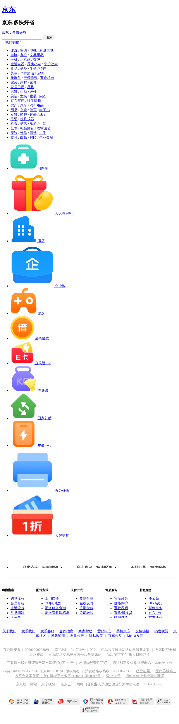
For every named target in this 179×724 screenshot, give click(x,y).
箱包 (23, 114)
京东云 (66, 684)
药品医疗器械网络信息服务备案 (126, 650)
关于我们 (9, 631)
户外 (33, 91)
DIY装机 (155, 603)
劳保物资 (31, 78)
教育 (33, 110)
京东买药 (17, 101)
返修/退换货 (123, 613)
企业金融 (46, 137)
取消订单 (121, 617)
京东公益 (115, 636)
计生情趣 (34, 101)
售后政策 (121, 598)
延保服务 (155, 608)
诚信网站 (68, 701)
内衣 (42, 96)
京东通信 (155, 617)
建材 (23, 82)
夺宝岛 (153, 598)
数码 (36, 59)
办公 (23, 55)
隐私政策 (96, 636)
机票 (13, 124)
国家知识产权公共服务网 (89, 709)
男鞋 (13, 91)
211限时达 (53, 603)
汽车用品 (37, 105)
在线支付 (86, 603)
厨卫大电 (46, 50)
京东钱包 (48, 684)
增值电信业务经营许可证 (145, 676)
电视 (33, 50)
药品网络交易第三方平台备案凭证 (75, 654)
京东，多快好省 (14, 32)
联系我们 (28, 631)
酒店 (23, 124)
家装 (13, 82)
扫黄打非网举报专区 (142, 701)
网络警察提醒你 (44, 701)
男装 (13, 96)
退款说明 (121, 608)
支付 (13, 137)
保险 (33, 137)
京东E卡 (154, 613)
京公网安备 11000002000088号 (26, 650)
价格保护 (121, 603)
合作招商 (66, 631)
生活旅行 (17, 608)
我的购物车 (14, 42)
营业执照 (113, 676)
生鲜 (33, 69)
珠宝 (42, 114)
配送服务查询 (55, 608)
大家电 (15, 617)
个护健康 (51, 64)
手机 (13, 59)
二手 (42, 133)
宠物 (40, 73)
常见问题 (17, 613)
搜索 (49, 37)
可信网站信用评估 (19, 701)
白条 (23, 137)
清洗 (33, 133)
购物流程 (17, 598)
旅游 (33, 124)
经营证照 (143, 671)
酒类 (23, 69)
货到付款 (86, 598)
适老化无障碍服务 (163, 701)
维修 (23, 133)
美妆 (13, 73)
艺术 (13, 128)
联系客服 (47, 631)
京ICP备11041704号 (70, 650)
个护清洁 (27, 73)
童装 (33, 96)
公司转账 (86, 613)
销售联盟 (161, 631)
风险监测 (58, 636)
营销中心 (104, 631)
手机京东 (123, 631)
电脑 (13, 55)
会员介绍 (17, 603)
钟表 (33, 114)
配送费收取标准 (57, 613)
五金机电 (47, 78)
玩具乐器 (27, 119)
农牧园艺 (44, 128)
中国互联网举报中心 (93, 701)
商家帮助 (85, 631)
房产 (13, 105)
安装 (13, 133)
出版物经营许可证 (93, 663)
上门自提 (52, 598)
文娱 (23, 110)
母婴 (13, 119)
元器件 (15, 78)
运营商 (25, 59)
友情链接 (142, 631)
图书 (13, 110)
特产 (42, 69)
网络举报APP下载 (118, 701)
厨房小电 (34, 64)
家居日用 (17, 87)
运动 (23, 91)
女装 (23, 96)
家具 (33, 82)
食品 (13, 69)
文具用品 (37, 55)
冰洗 (13, 50)
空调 (23, 50)
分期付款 (86, 608)
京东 (9, 9)
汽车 (23, 105)
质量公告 (77, 636)
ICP (93, 650)
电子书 (44, 110)
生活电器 (17, 64)
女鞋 (13, 114)
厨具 (30, 87)
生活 (42, 124)
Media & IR (135, 636)
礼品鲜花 (27, 128)
